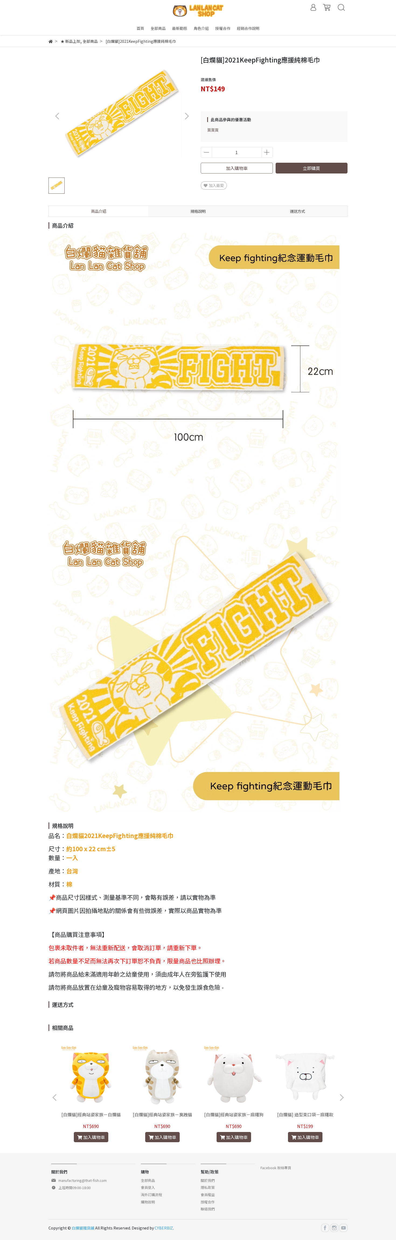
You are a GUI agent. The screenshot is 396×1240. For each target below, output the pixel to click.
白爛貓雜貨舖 (83, 1228)
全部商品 (148, 1180)
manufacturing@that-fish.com (82, 1180)
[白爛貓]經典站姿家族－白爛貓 (91, 1114)
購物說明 (148, 1201)
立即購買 (311, 168)
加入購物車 (237, 168)
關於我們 (208, 1180)
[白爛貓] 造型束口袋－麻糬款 (305, 1114)
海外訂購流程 (151, 1194)
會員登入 (148, 1187)
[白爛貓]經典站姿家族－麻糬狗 (233, 1114)
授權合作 (208, 1201)
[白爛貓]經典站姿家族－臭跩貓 (162, 1114)
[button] (186, 116)
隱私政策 (208, 1187)
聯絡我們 (208, 1208)
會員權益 (208, 1194)
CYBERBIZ (164, 1228)
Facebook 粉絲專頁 (275, 1167)
